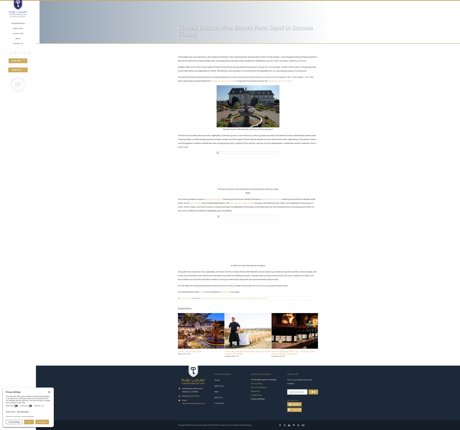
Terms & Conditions (259, 387)
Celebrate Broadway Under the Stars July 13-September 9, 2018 (292, 352)
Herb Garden (195, 203)
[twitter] (11, 53)
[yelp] (24, 53)
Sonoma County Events (229, 298)
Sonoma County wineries (245, 298)
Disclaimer (255, 391)
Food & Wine (217, 298)
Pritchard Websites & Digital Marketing (239, 425)
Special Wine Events (260, 298)
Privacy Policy (257, 384)
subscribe (225, 292)
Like (202, 292)
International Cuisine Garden (241, 203)
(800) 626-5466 (193, 396)
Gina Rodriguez (185, 298)
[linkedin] (15, 53)
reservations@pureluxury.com (193, 403)
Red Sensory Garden (214, 199)
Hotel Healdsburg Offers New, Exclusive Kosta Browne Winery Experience (247, 352)
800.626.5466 (213, 425)
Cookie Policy (256, 395)
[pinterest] (20, 53)
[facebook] (6, 53)
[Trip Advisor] (29, 53)
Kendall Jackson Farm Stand (280, 81)
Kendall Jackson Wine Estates (223, 81)
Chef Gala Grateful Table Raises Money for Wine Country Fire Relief (201, 352)
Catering (209, 298)
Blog (204, 298)
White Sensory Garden (272, 199)
